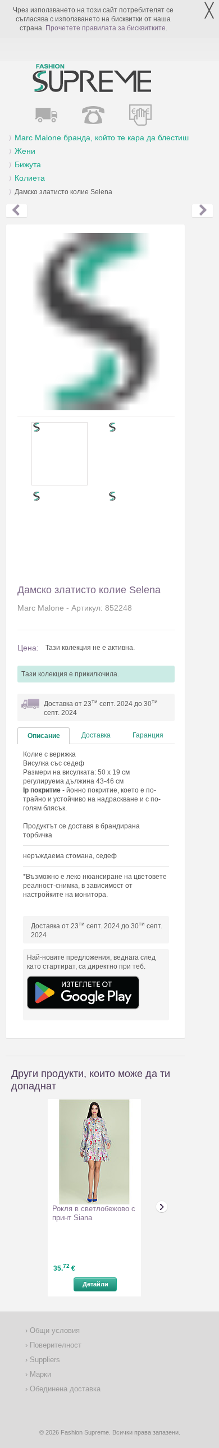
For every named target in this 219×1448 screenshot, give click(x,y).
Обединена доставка (64, 1389)
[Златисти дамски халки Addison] (17, 211)
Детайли (95, 1284)
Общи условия (54, 1330)
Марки (39, 1374)
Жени (25, 150)
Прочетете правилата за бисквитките (105, 28)
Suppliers (44, 1359)
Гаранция (148, 735)
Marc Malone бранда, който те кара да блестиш (102, 137)
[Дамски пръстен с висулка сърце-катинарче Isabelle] (202, 211)
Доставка (96, 735)
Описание (44, 736)
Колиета (30, 177)
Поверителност (54, 1345)
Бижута (28, 164)
